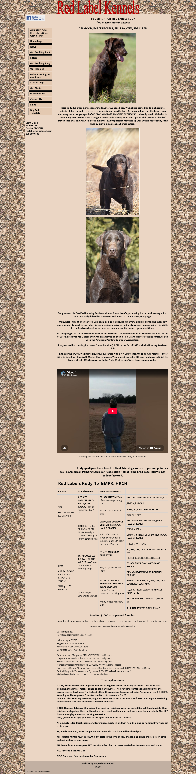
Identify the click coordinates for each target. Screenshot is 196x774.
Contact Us (36, 99)
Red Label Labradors (42, 771)
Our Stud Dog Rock (40, 52)
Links (33, 104)
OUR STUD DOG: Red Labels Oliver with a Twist (39, 33)
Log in (98, 766)
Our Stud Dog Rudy (40, 63)
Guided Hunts (37, 93)
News (33, 46)
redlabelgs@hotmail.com (39, 130)
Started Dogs (37, 82)
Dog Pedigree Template (37, 111)
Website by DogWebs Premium (98, 763)
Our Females (37, 68)
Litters (33, 57)
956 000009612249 (79, 646)
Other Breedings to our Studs (40, 76)
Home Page (36, 41)
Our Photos (36, 88)
